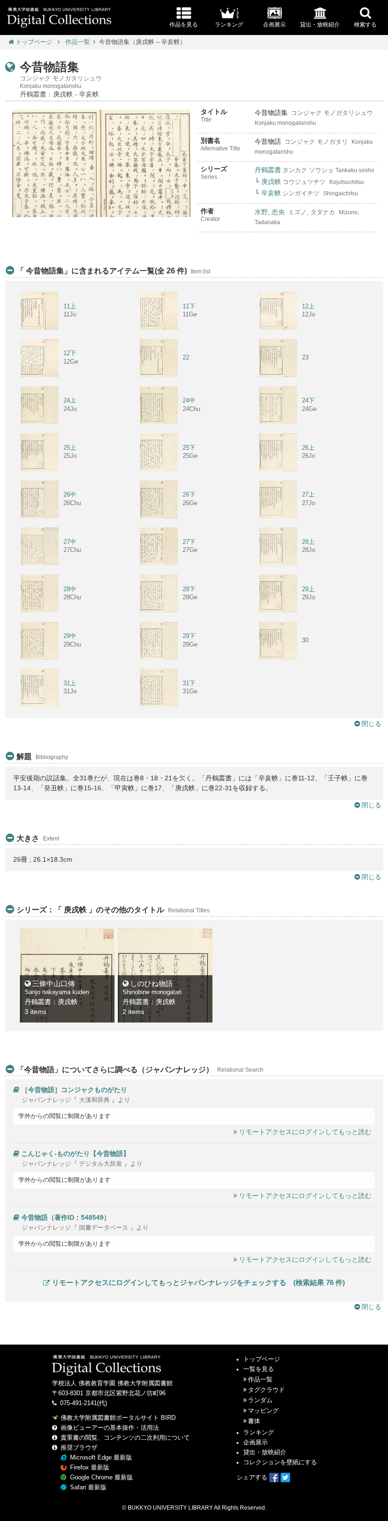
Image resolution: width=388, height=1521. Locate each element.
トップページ (34, 42)
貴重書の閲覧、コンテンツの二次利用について (125, 1437)
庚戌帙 (271, 181)
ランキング (258, 1432)
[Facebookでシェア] (274, 1477)
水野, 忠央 (270, 212)
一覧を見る (258, 1369)
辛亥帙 (271, 193)
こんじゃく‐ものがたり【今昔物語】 (75, 1153)
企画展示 (255, 1442)
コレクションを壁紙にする (280, 1462)
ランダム (260, 1400)
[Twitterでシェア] (285, 1477)
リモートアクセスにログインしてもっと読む (305, 1132)
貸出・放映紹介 (264, 1452)
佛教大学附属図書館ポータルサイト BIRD (118, 1418)
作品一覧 (77, 42)
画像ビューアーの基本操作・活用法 (110, 1428)
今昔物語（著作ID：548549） (65, 1217)
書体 (254, 1421)
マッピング (263, 1410)
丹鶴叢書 (268, 170)
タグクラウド (266, 1390)
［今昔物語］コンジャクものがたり (74, 1089)
